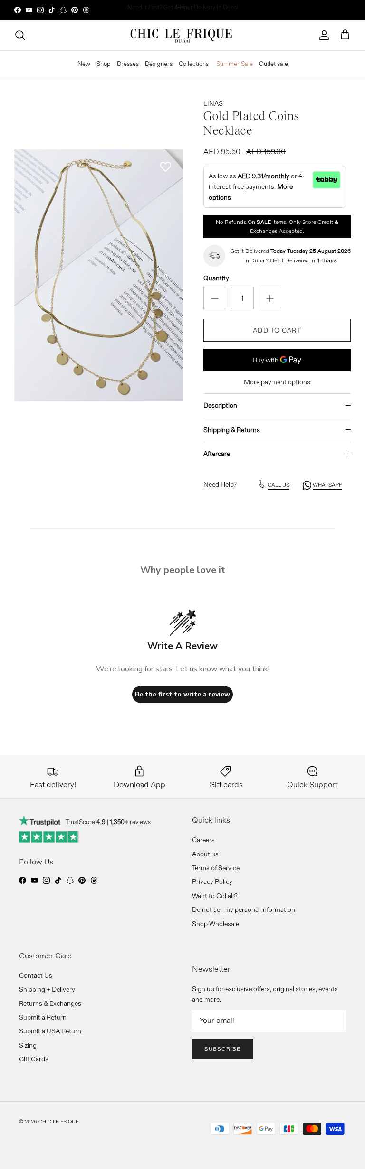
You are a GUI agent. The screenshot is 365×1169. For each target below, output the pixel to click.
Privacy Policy (212, 881)
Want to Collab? (215, 895)
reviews (130, 822)
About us (205, 854)
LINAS (213, 103)
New (83, 63)
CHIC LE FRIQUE (58, 1121)
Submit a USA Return (50, 1031)
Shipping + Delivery (47, 989)
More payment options (277, 382)
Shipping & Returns (231, 430)
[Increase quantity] (270, 298)
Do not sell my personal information (243, 909)
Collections (194, 63)
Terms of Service (216, 867)
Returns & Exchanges (50, 1003)
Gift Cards (33, 1059)
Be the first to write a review (182, 694)
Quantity (216, 278)
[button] (165, 166)
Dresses (128, 63)
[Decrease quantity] (214, 298)
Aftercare (216, 453)
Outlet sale (273, 63)
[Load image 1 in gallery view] (98, 275)
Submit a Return (43, 1017)
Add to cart (277, 330)
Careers (203, 839)
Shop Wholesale (215, 923)
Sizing (28, 1045)
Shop (103, 63)
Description (220, 405)
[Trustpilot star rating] (49, 837)
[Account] (324, 35)
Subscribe (222, 1048)
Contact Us (35, 975)
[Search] (20, 35)
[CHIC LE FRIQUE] (182, 35)
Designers (159, 63)
